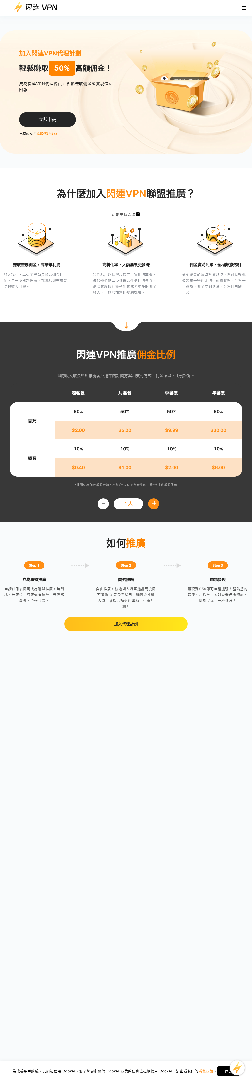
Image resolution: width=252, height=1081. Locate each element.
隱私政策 (205, 1071)
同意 (228, 1071)
